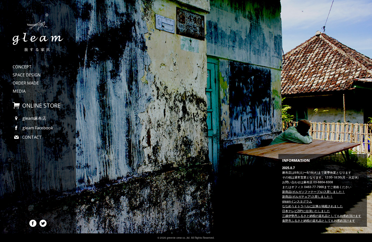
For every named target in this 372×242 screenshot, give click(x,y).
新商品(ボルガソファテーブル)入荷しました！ (313, 191)
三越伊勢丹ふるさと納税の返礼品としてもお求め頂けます (321, 215)
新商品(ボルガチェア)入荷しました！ (307, 196)
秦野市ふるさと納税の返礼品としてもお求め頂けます (318, 220)
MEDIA (19, 91)
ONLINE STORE (41, 105)
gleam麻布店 (34, 118)
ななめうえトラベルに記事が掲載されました (312, 206)
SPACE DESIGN (27, 75)
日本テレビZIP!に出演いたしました (306, 211)
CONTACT (32, 137)
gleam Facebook (37, 128)
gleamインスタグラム (297, 201)
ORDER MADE (26, 83)
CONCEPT (22, 67)
